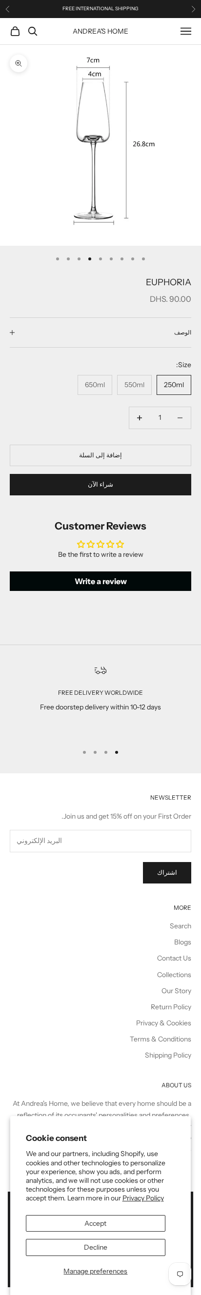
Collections (174, 974)
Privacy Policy (143, 1198)
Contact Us (174, 958)
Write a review (101, 581)
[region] (100, 700)
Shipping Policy (168, 1055)
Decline (95, 1247)
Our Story (176, 990)
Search (180, 926)
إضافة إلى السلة (100, 455)
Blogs (182, 942)
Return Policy (171, 1006)
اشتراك (167, 872)
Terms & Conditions (160, 1039)
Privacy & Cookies (163, 1023)
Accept (95, 1223)
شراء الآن (100, 484)
